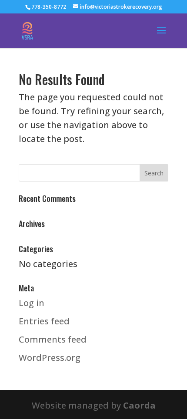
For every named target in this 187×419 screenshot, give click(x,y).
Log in (31, 303)
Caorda (139, 405)
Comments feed (53, 339)
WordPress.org (49, 357)
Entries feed (44, 321)
